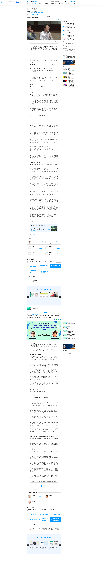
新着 (27, 3)
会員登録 (73, 1)
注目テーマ (39, 3)
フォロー (40, 247)
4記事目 (39, 12)
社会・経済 (36, 14)
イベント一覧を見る (69, 353)
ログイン (69, 1)
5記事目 (42, 12)
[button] (58, 262)
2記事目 (32, 12)
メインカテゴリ (33, 3)
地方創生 (34, 234)
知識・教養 (46, 3)
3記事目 (35, 312)
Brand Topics (61, 3)
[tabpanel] (44, 297)
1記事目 (29, 12)
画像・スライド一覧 (57, 41)
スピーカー (67, 3)
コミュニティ (73, 3)
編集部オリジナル (53, 3)
